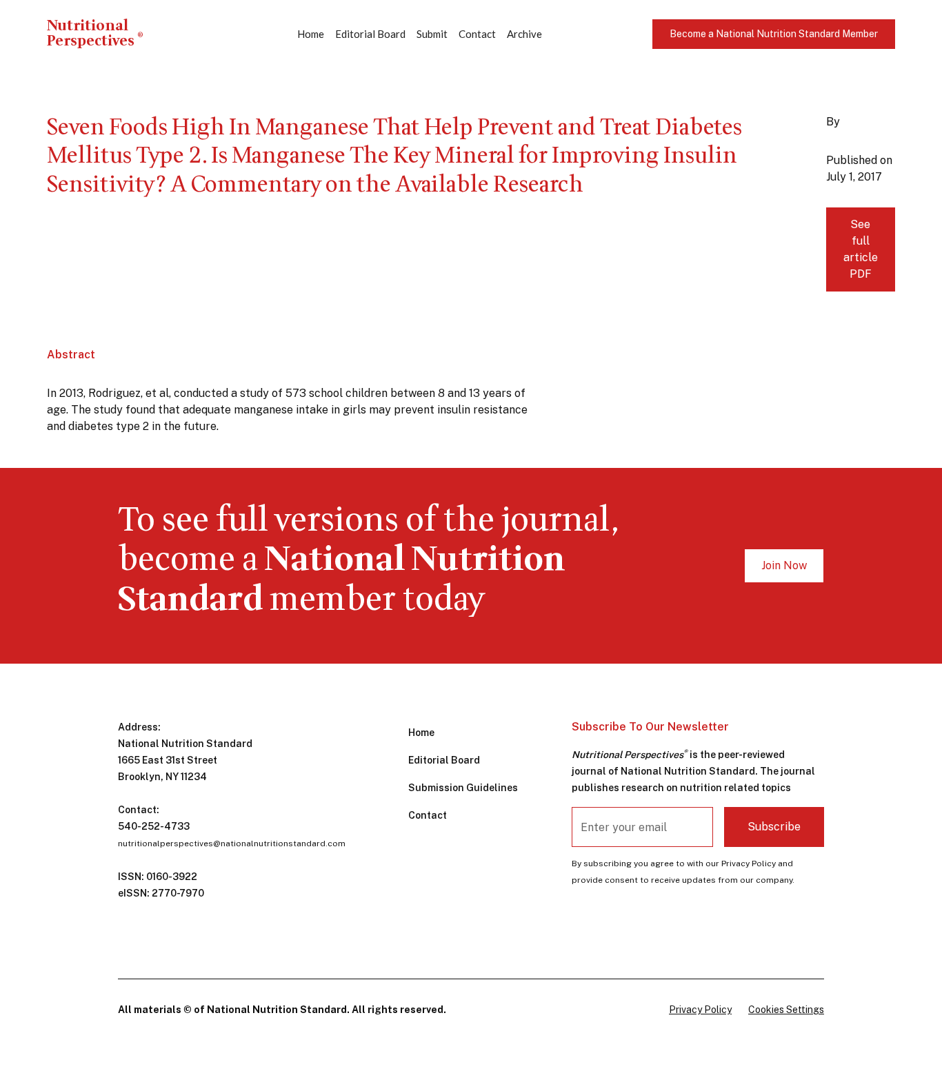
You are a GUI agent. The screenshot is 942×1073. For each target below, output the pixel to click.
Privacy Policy (700, 1009)
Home (310, 34)
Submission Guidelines (463, 787)
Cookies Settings (786, 1009)
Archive (524, 34)
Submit (432, 34)
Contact (477, 34)
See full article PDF (860, 249)
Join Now (784, 565)
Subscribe (774, 826)
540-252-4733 (154, 826)
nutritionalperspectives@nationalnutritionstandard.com (231, 843)
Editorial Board (370, 34)
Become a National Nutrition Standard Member (774, 33)
